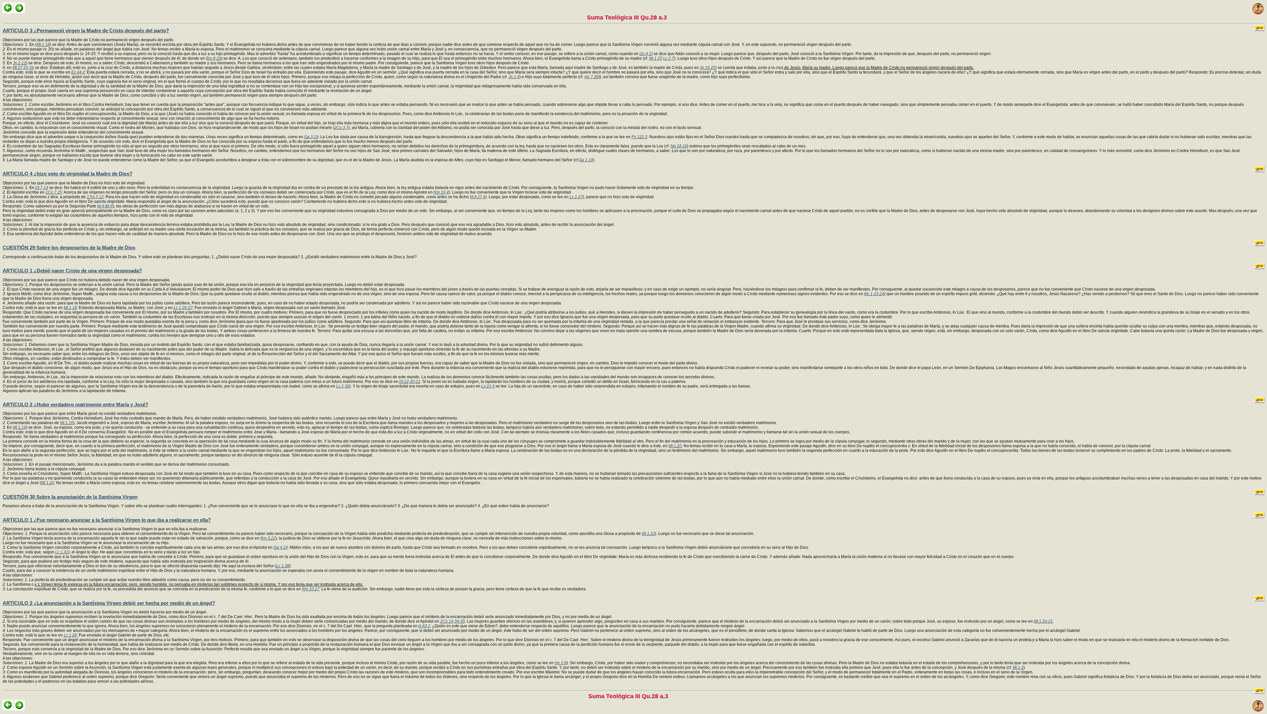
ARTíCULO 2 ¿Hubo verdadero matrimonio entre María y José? (75, 404)
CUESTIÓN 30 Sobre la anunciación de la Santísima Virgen (70, 497)
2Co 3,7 (341, 127)
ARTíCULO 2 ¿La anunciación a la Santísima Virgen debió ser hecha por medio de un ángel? (109, 603)
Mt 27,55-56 (23, 67)
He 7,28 (591, 77)
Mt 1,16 (66, 422)
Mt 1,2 (1018, 667)
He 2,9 (561, 663)
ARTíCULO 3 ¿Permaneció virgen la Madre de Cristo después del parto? (86, 30)
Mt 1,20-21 (1043, 621)
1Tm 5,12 (95, 197)
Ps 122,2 (639, 137)
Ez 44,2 (78, 72)
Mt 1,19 (19, 427)
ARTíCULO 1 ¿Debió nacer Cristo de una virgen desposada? (72, 270)
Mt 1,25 (655, 58)
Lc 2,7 (668, 58)
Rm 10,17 (310, 589)
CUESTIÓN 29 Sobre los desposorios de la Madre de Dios (69, 247)
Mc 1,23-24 (874, 294)
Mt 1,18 (43, 44)
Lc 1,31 (61, 552)
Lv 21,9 (488, 386)
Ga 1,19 (586, 160)
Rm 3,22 (268, 538)
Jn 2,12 (19, 63)
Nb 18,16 (678, 146)
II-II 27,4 (478, 197)
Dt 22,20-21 (409, 381)
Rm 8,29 (213, 58)
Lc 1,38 (282, 566)
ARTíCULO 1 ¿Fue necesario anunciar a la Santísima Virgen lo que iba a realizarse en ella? (107, 520)
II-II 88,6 (106, 206)
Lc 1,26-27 (183, 307)
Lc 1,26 (70, 635)
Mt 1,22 (648, 533)
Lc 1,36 (342, 386)
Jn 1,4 (513, 77)
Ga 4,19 (281, 547)
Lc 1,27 (576, 197)
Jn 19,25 (707, 67)
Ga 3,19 (311, 137)
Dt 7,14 (41, 187)
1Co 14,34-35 (452, 621)
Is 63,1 (424, 626)
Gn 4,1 (645, 53)
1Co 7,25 (54, 192)
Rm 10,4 (441, 192)
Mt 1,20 (675, 446)
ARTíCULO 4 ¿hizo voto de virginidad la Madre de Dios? (67, 173)
